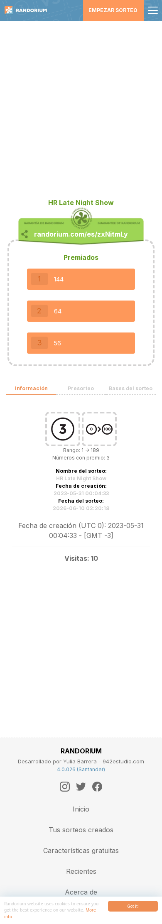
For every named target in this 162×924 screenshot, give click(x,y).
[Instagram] (65, 787)
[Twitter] (81, 787)
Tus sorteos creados (81, 830)
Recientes (81, 871)
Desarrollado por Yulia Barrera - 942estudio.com (81, 761)
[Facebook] (97, 787)
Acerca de (81, 892)
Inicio (81, 809)
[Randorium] (29, 10)
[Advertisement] (81, 106)
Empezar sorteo (112, 10)
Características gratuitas (81, 850)
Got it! (133, 906)
